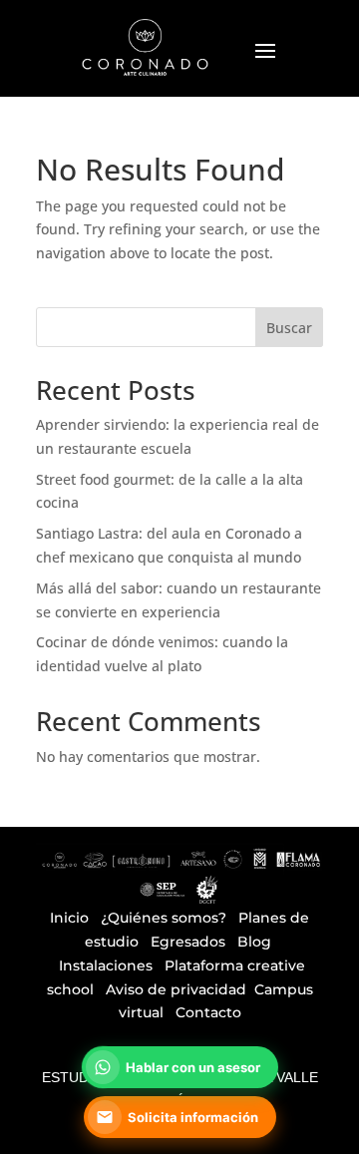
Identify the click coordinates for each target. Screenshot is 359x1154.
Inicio (69, 918)
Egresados (188, 942)
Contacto (208, 1012)
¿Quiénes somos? (163, 918)
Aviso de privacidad (176, 989)
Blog (254, 942)
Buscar (289, 327)
